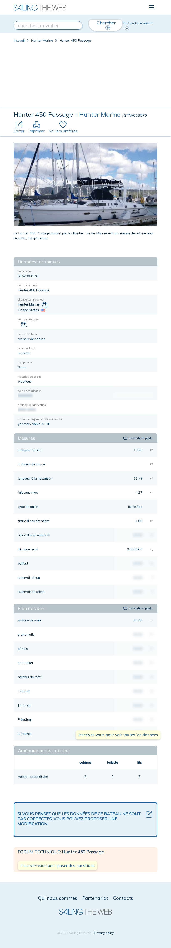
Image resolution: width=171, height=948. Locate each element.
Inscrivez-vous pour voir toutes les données (118, 734)
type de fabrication (29, 390)
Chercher (106, 22)
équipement (25, 362)
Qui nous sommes (57, 898)
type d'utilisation (28, 348)
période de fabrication (32, 405)
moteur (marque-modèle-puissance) (40, 419)
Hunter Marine (42, 40)
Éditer (19, 131)
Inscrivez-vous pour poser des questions (57, 865)
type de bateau (27, 334)
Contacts (123, 898)
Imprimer (37, 131)
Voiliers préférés (63, 131)
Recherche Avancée (137, 23)
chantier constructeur (31, 299)
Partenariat (95, 898)
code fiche (24, 271)
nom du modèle (27, 285)
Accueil (19, 40)
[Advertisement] (85, 77)
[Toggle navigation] (151, 7)
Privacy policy (104, 933)
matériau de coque (29, 376)
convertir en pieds (141, 438)
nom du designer (28, 319)
